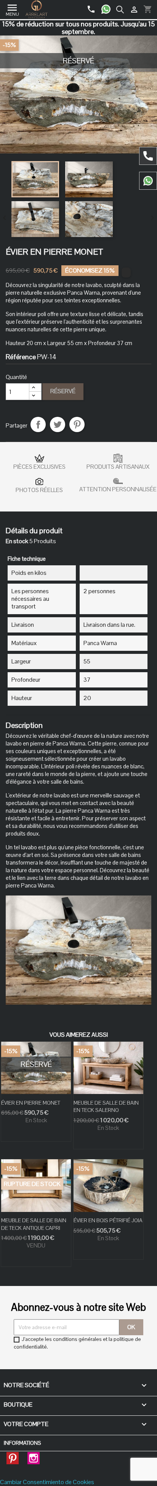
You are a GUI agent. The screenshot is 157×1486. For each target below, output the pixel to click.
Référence (21, 357)
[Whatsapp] (108, 6)
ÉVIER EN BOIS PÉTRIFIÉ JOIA (108, 1220)
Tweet (57, 424)
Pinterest (77, 424)
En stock (17, 541)
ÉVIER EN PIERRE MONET (30, 1102)
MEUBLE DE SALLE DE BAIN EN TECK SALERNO (106, 1106)
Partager (38, 424)
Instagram (33, 1456)
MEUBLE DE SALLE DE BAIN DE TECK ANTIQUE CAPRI (33, 1224)
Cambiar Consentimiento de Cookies (47, 1482)
